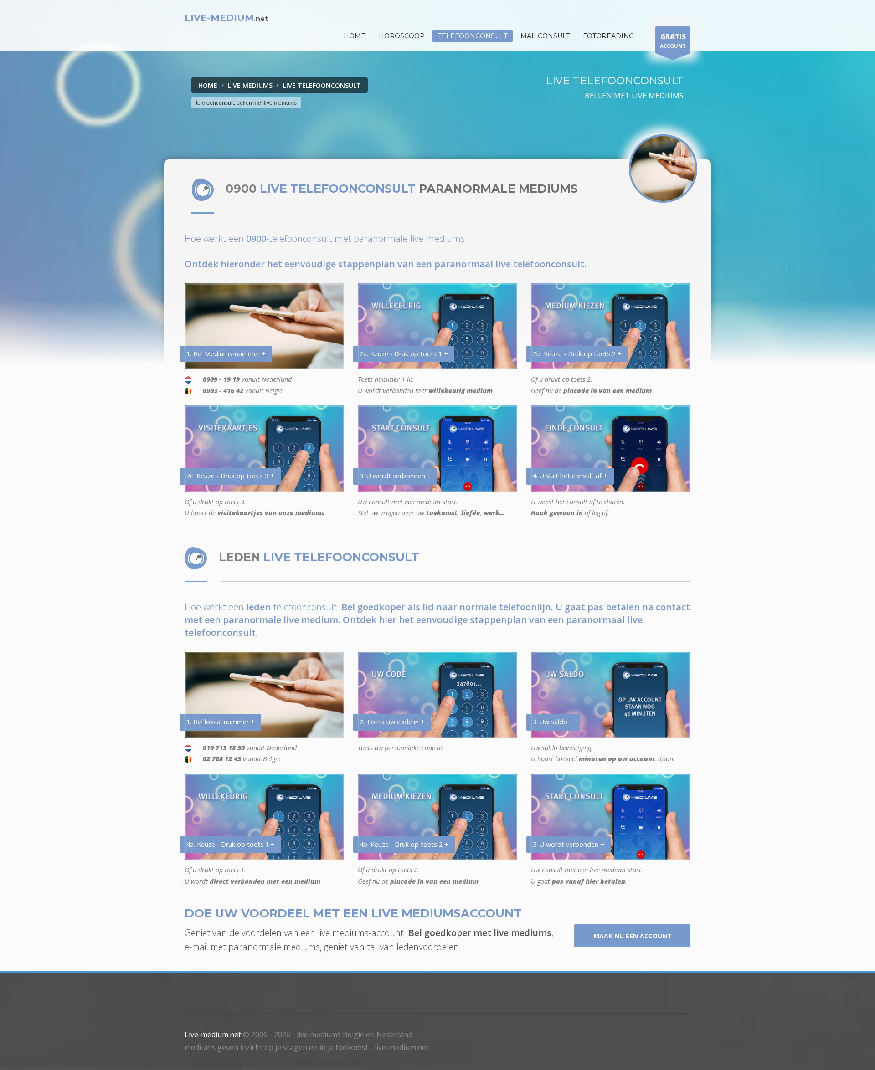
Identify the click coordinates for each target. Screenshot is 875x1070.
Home (207, 85)
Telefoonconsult (472, 36)
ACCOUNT (673, 40)
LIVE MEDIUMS (250, 85)
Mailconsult (545, 36)
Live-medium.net (213, 1034)
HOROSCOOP (402, 36)
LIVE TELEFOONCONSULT (322, 85)
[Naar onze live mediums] (663, 168)
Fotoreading (608, 36)
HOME (354, 36)
